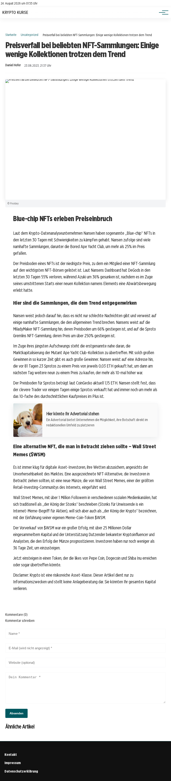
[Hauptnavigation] (162, 12)
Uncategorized (29, 35)
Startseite (10, 35)
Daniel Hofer (13, 65)
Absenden (16, 713)
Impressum (12, 763)
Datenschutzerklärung (21, 771)
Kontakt (10, 754)
